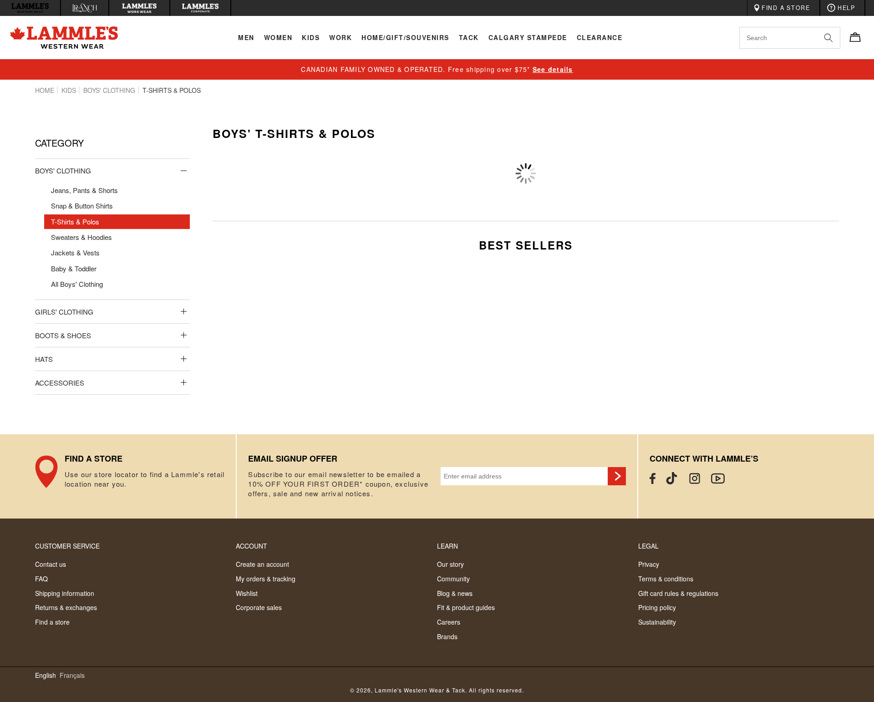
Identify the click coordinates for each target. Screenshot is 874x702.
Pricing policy (657, 607)
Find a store (52, 621)
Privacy (648, 564)
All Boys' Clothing (77, 284)
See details (553, 69)
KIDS (68, 90)
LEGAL (648, 545)
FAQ (41, 578)
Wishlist (247, 593)
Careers (448, 621)
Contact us (50, 564)
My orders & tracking (265, 578)
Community (453, 578)
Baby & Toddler (74, 268)
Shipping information (64, 593)
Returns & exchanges (66, 607)
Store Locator (135, 476)
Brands (447, 636)
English (45, 675)
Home (44, 90)
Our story (450, 564)
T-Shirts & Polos (75, 221)
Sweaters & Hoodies (81, 237)
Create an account (262, 564)
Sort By (732, 160)
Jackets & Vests (75, 252)
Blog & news (455, 593)
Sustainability (657, 621)
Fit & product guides (466, 607)
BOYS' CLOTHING (109, 90)
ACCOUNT (251, 545)
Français (72, 675)
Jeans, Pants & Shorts (84, 190)
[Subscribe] (617, 476)
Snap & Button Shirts (82, 205)
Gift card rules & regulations (678, 593)
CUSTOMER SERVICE (67, 545)
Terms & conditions (665, 578)
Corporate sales (259, 607)
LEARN (447, 545)
